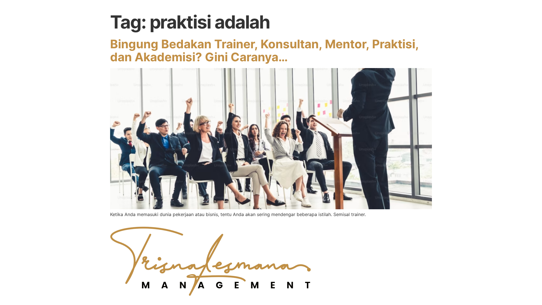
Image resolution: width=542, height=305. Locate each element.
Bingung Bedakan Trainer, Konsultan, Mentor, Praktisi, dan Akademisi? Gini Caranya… (264, 50)
